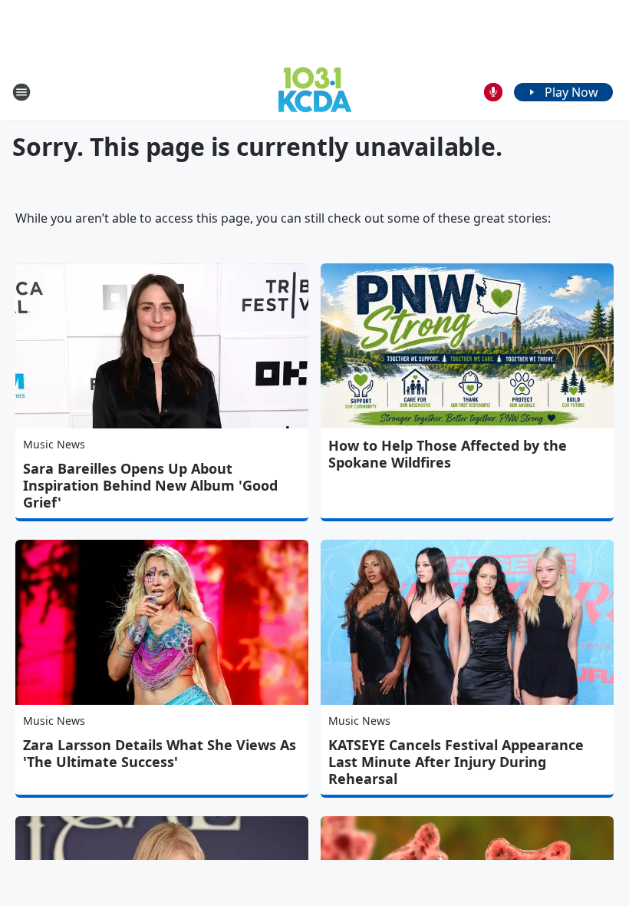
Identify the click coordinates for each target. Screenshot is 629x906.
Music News (54, 444)
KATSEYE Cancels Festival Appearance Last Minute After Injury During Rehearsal (456, 761)
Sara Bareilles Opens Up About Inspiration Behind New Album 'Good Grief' (150, 485)
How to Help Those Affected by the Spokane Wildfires (447, 454)
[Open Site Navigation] (21, 92)
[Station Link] (315, 92)
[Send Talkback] (493, 92)
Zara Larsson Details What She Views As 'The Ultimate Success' (159, 753)
